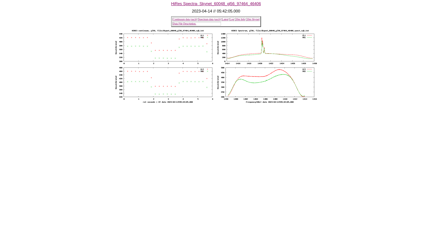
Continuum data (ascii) (185, 19)
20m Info (240, 19)
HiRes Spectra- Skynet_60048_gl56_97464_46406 (216, 3)
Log (232, 19)
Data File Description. (184, 23)
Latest (225, 19)
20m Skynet (253, 19)
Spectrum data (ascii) (209, 19)
